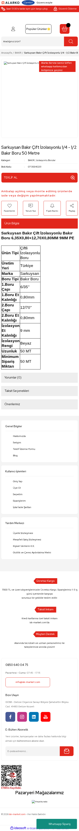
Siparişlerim (19, 500)
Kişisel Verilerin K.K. (24, 546)
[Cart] (64, 29)
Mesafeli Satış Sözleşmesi (27, 539)
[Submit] (67, 751)
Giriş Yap (17, 481)
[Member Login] (13, 29)
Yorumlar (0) (12, 377)
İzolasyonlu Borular (46, 160)
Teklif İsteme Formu (24, 449)
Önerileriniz (12, 404)
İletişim (17, 442)
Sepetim (17, 494)
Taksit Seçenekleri (16, 391)
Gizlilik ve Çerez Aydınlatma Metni (32, 552)
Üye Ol (17, 487)
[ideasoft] (18, 828)
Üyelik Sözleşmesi (23, 533)
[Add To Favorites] (9, 208)
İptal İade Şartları (22, 507)
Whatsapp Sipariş (59, 824)
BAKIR (31, 160)
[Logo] (10, 2)
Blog (15, 455)
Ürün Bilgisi (11, 223)
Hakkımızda (19, 436)
